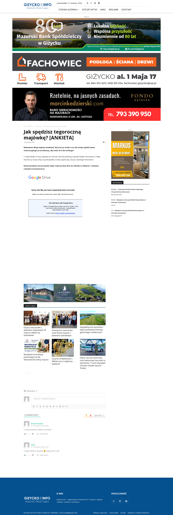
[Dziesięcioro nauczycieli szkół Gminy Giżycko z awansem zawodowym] (64, 319)
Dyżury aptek (89, 9)
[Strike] (43, 406)
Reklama (113, 9)
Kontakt (127, 9)
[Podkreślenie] (40, 406)
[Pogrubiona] (33, 406)
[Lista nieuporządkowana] (50, 406)
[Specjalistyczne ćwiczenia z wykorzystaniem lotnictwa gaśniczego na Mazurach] (93, 318)
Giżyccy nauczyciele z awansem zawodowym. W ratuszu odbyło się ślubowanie (35, 331)
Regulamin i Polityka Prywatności (138, 513)
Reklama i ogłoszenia (100, 513)
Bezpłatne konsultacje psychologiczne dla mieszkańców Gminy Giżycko (36, 357)
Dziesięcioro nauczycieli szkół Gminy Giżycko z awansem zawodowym (62, 333)
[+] (66, 406)
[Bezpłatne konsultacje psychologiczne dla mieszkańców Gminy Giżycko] (36, 345)
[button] (87, 3)
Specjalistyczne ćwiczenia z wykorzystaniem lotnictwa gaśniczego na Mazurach (91, 330)
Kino (103, 9)
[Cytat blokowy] (53, 406)
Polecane (38, 126)
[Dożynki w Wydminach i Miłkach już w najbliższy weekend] (64, 348)
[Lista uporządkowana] (47, 406)
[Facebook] (91, 3)
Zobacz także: (30, 306)
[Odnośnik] (60, 406)
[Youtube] (99, 3)
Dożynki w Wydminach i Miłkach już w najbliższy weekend (62, 361)
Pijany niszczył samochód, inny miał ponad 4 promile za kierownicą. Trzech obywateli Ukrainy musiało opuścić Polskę (92, 362)
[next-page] (28, 373)
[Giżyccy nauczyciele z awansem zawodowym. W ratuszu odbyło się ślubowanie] (36, 318)
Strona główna (67, 9)
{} (63, 406)
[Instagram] (95, 3)
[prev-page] (25, 373)
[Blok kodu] (56, 406)
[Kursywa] (37, 406)
